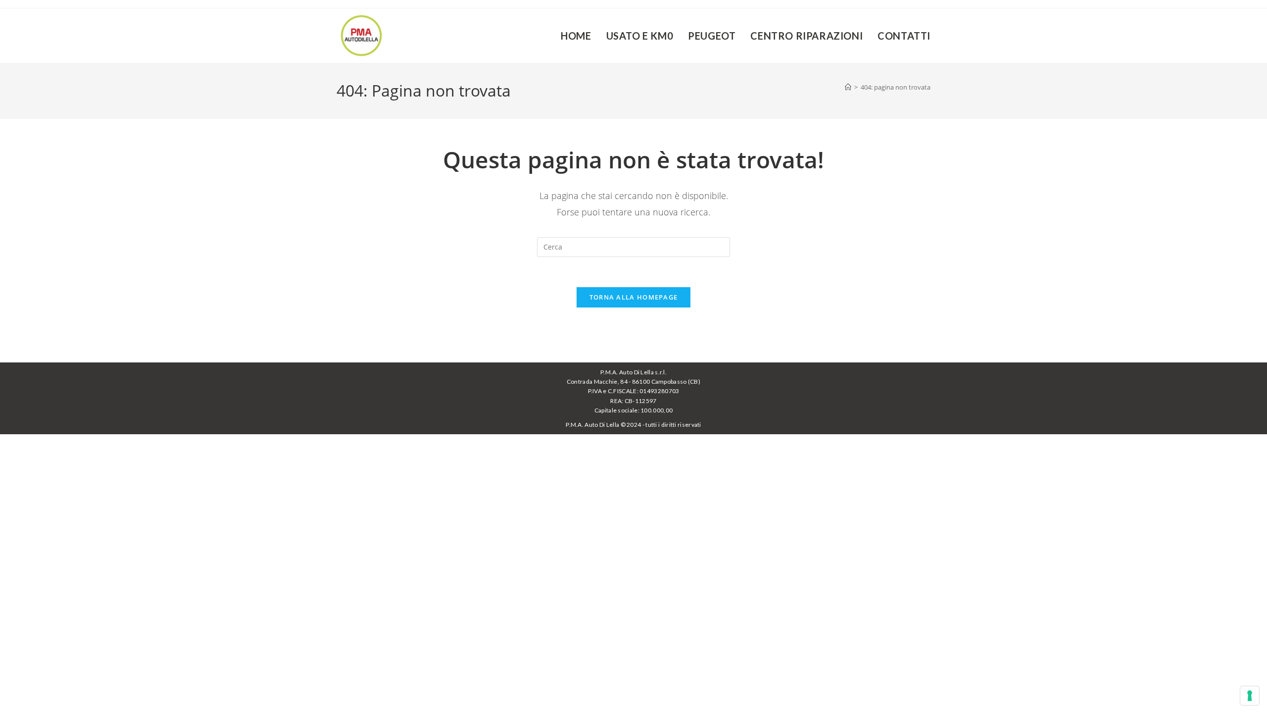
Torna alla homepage (633, 297)
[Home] (848, 87)
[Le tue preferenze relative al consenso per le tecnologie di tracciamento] (1249, 695)
